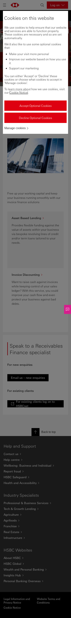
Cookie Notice (18, 92)
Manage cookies (15, 128)
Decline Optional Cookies (35, 118)
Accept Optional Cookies (35, 106)
